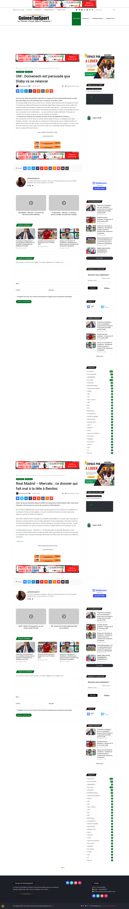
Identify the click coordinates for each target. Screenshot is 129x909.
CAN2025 (90, 427)
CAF (88, 397)
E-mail (18, 290)
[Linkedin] (26, 91)
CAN (88, 394)
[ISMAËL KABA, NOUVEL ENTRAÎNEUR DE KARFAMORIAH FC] (91, 250)
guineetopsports (23, 86)
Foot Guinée (90, 441)
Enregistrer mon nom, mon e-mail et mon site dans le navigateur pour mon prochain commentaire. (44, 296)
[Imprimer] (67, 168)
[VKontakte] (43, 91)
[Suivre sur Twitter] (28, 86)
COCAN (89, 444)
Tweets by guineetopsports (93, 91)
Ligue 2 (89, 425)
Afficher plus (99, 356)
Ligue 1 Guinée (91, 399)
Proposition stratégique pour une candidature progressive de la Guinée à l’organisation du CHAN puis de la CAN (105, 209)
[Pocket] (51, 91)
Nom (17, 283)
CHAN (89, 430)
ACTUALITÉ (29, 10)
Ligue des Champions (93, 433)
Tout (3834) (99, 258)
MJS (88, 405)
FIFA (88, 408)
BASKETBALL (91, 411)
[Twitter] (22, 91)
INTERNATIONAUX (49, 10)
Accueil (19, 68)
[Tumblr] (30, 91)
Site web (51, 290)
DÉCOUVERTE (91, 419)
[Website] (28, 186)
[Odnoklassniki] (47, 91)
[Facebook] (17, 91)
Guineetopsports (95, 101)
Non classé (29, 71)
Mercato (89, 453)
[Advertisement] (64, 39)
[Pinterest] (34, 91)
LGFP (88, 402)
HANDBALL (90, 439)
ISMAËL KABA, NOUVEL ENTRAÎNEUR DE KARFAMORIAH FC (103, 250)
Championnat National (93, 388)
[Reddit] (38, 91)
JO (88, 450)
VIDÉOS (89, 391)
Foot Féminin (90, 436)
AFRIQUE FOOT (61, 10)
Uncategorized (91, 413)
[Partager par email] (63, 168)
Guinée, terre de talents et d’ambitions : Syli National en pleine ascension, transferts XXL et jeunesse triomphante (104, 229)
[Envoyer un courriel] (29, 86)
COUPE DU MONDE (92, 416)
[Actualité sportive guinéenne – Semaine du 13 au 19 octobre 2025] (47, 233)
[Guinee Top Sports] (34, 18)
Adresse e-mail (92, 280)
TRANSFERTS (91, 377)
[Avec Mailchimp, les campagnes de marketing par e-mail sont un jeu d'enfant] (107, 289)
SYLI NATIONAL (92, 374)
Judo (88, 447)
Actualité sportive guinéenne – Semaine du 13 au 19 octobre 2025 (46, 242)
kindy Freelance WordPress (108, 906)
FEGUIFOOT (37, 10)
